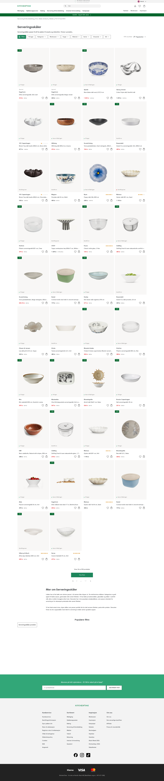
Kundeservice (46, 716)
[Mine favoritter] (139, 6)
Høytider (91, 733)
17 (85, 581)
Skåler (52, 19)
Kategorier (40, 37)
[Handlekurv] (144, 6)
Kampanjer (86, 11)
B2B (43, 744)
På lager (30, 37)
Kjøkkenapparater (32, 11)
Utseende (96, 37)
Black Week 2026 (94, 740)
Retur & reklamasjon (48, 727)
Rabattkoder (92, 747)
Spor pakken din (47, 723)
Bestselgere (92, 730)
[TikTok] (88, 755)
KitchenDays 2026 (94, 744)
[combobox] (142, 1)
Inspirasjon (143, 10)
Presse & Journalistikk (113, 727)
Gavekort (69, 744)
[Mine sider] (135, 6)
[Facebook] (76, 755)
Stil (106, 37)
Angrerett (45, 747)
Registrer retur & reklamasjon (51, 730)
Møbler (69, 730)
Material (74, 37)
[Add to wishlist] (42, 98)
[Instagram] (82, 755)
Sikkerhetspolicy (47, 737)
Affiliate (109, 723)
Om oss (109, 716)
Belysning (70, 737)
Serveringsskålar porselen (27, 625)
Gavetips (91, 737)
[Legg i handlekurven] (46, 98)
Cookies (44, 740)
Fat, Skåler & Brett (42, 19)
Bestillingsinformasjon (49, 720)
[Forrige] (17, 625)
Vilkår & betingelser (48, 733)
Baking (42, 11)
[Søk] (65, 6)
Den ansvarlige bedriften (114, 720)
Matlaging (20, 11)
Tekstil (69, 733)
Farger (64, 37)
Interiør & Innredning (73, 11)
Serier (85, 37)
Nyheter (125, 10)
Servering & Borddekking (55, 11)
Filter (23, 37)
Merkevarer (134, 10)
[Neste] (146, 625)
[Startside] (24, 6)
